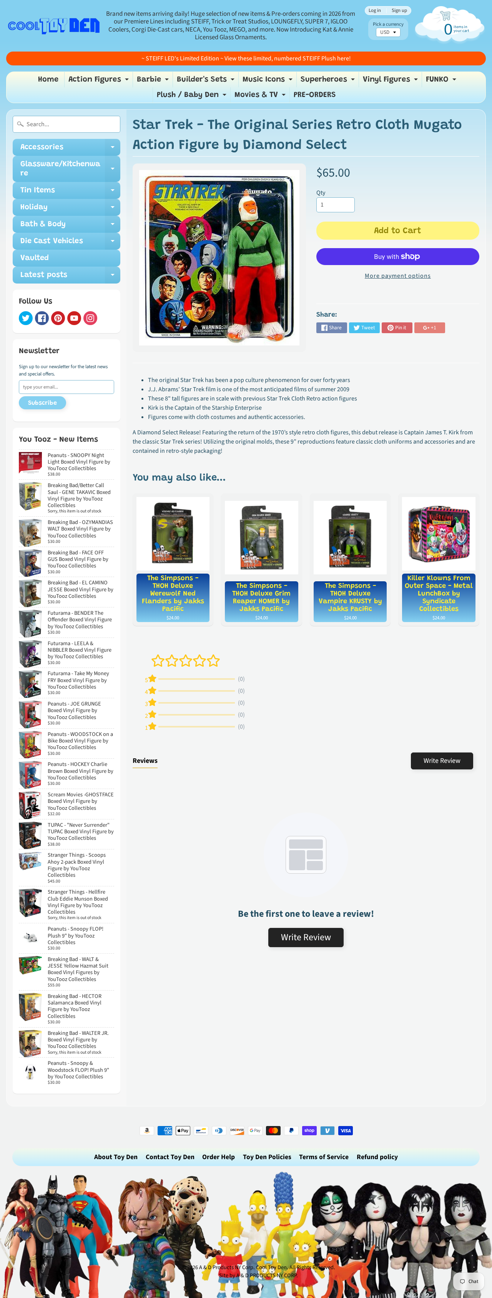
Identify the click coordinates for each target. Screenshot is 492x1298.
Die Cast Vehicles (70, 243)
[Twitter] (26, 318)
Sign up (399, 10)
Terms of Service (324, 1157)
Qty (320, 193)
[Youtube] (74, 318)
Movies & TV (261, 97)
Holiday (70, 210)
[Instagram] (90, 318)
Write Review (442, 761)
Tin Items (70, 193)
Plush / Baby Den (192, 97)
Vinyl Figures (391, 81)
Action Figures (99, 81)
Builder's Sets (206, 81)
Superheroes (329, 81)
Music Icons (268, 81)
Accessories (70, 149)
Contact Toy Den (170, 1157)
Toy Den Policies (267, 1157)
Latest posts (70, 277)
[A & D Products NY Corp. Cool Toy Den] (54, 26)
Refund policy (377, 1157)
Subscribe (42, 403)
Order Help (218, 1157)
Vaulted (34, 258)
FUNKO (442, 81)
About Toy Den (116, 1157)
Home (48, 79)
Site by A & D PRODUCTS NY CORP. (258, 1275)
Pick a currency (388, 24)
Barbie (154, 81)
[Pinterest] (58, 318)
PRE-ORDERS (315, 95)
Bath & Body (70, 226)
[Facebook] (42, 318)
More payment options (398, 276)
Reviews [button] (145, 761)
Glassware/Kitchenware (70, 169)
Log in (375, 10)
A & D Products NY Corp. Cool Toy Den (243, 1267)
